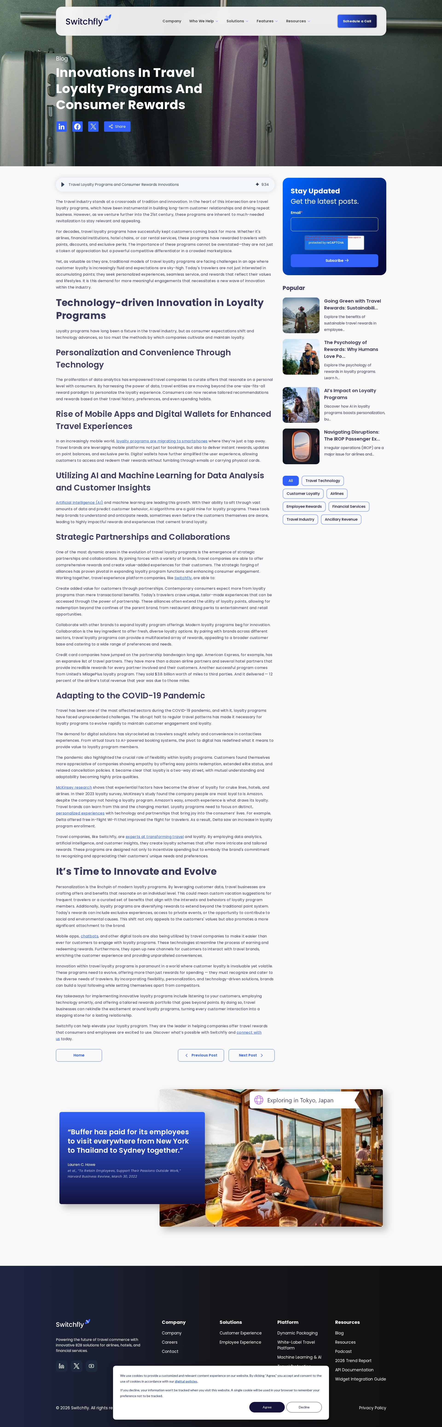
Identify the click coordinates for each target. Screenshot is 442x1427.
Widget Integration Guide (360, 1379)
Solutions (235, 21)
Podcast (343, 1351)
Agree (267, 1407)
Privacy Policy (372, 1408)
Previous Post (204, 1055)
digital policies (186, 1381)
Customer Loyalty (303, 493)
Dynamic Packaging (297, 1333)
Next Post (248, 1055)
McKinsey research (74, 787)
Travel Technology (322, 480)
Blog (339, 1333)
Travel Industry (300, 519)
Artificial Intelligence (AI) (79, 502)
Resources (296, 21)
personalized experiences (80, 813)
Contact (170, 1351)
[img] (257, 184)
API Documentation (354, 1370)
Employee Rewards (304, 506)
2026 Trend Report (353, 1360)
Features (265, 21)
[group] (165, 185)
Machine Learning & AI (299, 1357)
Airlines (337, 493)
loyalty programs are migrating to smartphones (162, 441)
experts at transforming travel (155, 836)
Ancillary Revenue (341, 519)
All (290, 480)
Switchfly (183, 578)
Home (78, 1055)
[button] (62, 184)
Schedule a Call (357, 21)
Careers (169, 1342)
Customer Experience (241, 1333)
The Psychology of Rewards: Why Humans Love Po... (351, 349)
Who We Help (201, 21)
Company (172, 21)
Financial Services (349, 506)
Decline (304, 1407)
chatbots (89, 936)
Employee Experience (240, 1342)
